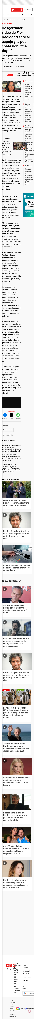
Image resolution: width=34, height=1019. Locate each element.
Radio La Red (27, 10)
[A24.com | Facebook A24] (7, 969)
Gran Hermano (11, 19)
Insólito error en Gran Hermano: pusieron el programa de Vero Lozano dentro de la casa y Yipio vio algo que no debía (11, 468)
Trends (3, 19)
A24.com (17, 963)
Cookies (25, 980)
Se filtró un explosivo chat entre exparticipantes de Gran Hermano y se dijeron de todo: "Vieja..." (7, 148)
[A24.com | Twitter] (11, 969)
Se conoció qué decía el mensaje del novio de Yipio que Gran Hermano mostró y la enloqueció (11, 457)
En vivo (18, 10)
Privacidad (26, 971)
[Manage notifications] (29, 1011)
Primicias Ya (25, 15)
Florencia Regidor (21, 19)
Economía (9, 15)
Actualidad (17, 15)
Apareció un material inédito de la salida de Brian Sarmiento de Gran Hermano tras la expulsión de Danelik (11, 448)
